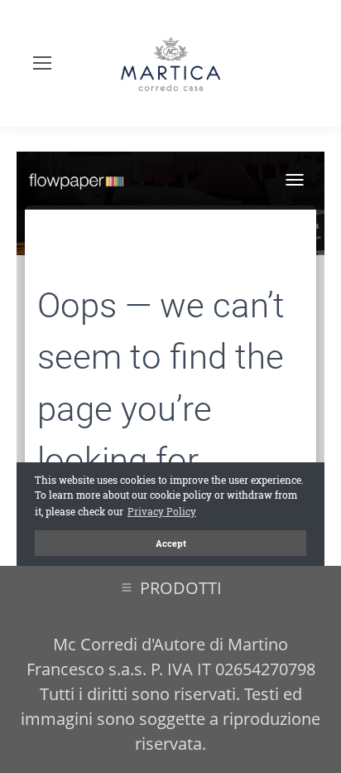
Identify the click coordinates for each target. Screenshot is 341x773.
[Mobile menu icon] (42, 63)
